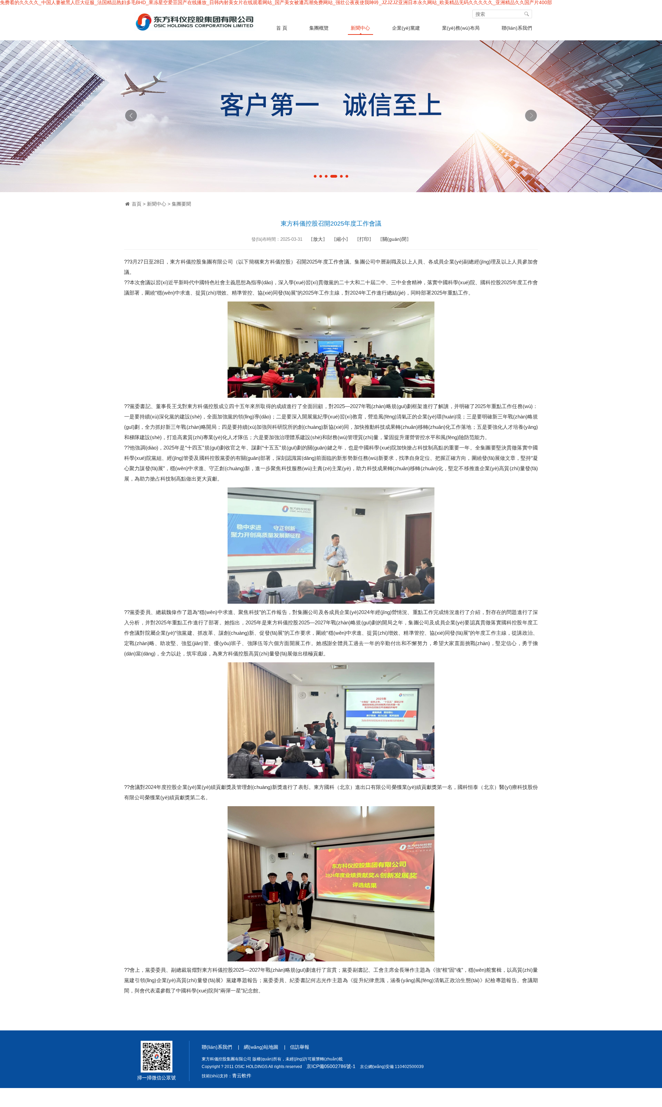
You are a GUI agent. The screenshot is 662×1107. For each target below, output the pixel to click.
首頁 (136, 204)
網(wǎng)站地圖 (261, 1047)
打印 (364, 239)
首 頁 (281, 28)
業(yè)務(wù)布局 (461, 28)
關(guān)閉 (394, 239)
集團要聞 (181, 204)
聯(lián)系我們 (517, 28)
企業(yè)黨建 (406, 28)
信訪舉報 (299, 1047)
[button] (315, 176)
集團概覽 (319, 28)
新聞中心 (360, 28)
